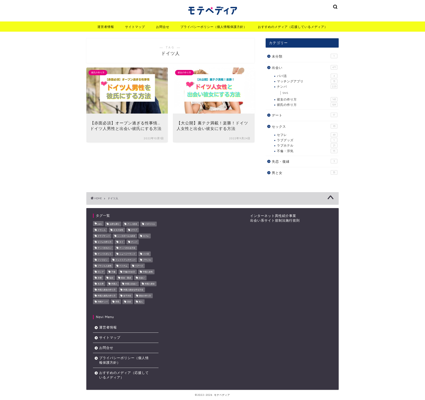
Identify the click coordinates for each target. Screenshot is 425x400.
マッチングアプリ (306, 81)
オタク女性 (118, 230)
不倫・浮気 (306, 151)
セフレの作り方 (105, 242)
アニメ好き (132, 224)
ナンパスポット (105, 254)
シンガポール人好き (126, 236)
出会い (304, 68)
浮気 (117, 301)
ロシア (101, 272)
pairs (100, 224)
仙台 (111, 277)
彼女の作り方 (306, 99)
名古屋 (101, 283)
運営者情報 (105, 27)
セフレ (306, 135)
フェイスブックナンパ (125, 260)
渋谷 (129, 301)
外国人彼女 (150, 283)
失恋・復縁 (303, 161)
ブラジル (147, 260)
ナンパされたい (105, 248)
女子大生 (127, 295)
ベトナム (123, 266)
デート (303, 115)
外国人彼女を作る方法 (133, 289)
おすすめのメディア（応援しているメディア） (293, 27)
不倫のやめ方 (129, 272)
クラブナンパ (104, 236)
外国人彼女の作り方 (107, 289)
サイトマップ (135, 27)
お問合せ (162, 27)
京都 (100, 277)
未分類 (303, 56)
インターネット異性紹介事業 (273, 216)
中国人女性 (148, 272)
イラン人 (102, 230)
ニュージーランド (127, 254)
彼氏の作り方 (306, 104)
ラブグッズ (305, 140)
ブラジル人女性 (105, 266)
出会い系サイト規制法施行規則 (275, 220)
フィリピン (103, 260)
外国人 (114, 283)
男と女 (303, 173)
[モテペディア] (212, 16)
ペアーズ (139, 266)
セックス (303, 126)
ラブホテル (306, 145)
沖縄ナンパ (103, 301)
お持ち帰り (115, 224)
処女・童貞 (126, 277)
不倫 (113, 272)
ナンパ (306, 86)
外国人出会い (131, 283)
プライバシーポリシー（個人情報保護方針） (213, 27)
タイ (121, 242)
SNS (285, 93)
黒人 (141, 301)
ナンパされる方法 (127, 248)
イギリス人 (150, 224)
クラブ (134, 230)
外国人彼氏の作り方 (107, 295)
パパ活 (306, 76)
